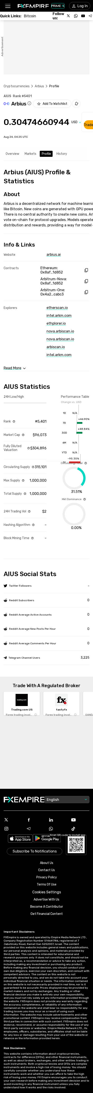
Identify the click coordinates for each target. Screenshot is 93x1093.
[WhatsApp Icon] (57, 828)
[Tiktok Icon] (80, 828)
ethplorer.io (56, 323)
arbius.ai (53, 254)
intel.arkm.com (59, 315)
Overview (12, 154)
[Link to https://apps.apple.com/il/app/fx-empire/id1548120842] (20, 839)
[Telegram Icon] (35, 828)
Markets (30, 154)
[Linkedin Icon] (57, 819)
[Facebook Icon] (35, 819)
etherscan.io (57, 308)
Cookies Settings (46, 892)
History (61, 154)
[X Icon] (13, 819)
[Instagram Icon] (13, 828)
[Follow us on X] (68, 16)
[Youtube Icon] (80, 819)
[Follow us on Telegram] (90, 16)
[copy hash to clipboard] (86, 270)
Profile (46, 154)
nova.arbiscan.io (60, 331)
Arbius (39, 86)
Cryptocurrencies (17, 86)
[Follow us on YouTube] (83, 16)
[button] (7, 6)
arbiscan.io (55, 347)
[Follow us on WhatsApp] (76, 16)
